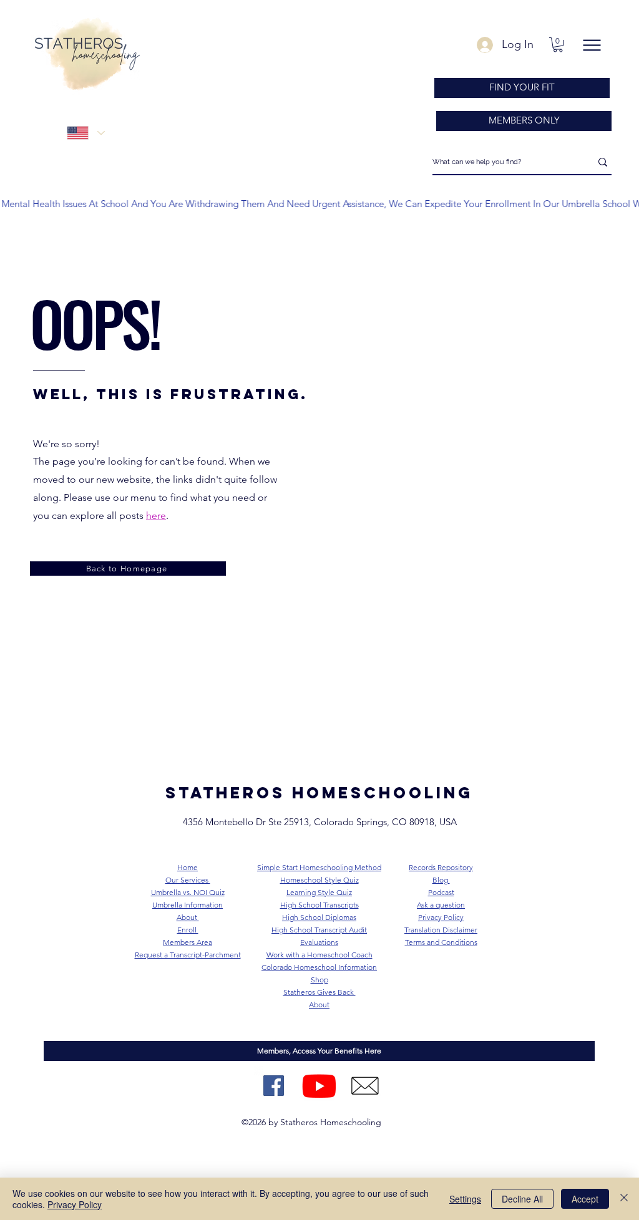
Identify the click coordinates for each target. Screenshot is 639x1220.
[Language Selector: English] (85, 133)
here (156, 515)
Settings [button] (465, 1199)
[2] (364, 1085)
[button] (558, 44)
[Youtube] (319, 1085)
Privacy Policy (74, 1204)
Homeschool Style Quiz (319, 879)
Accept (585, 1199)
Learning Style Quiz (319, 892)
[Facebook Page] (273, 1085)
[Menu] (591, 45)
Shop (319, 979)
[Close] (624, 1199)
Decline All (522, 1199)
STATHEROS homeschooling (319, 793)
